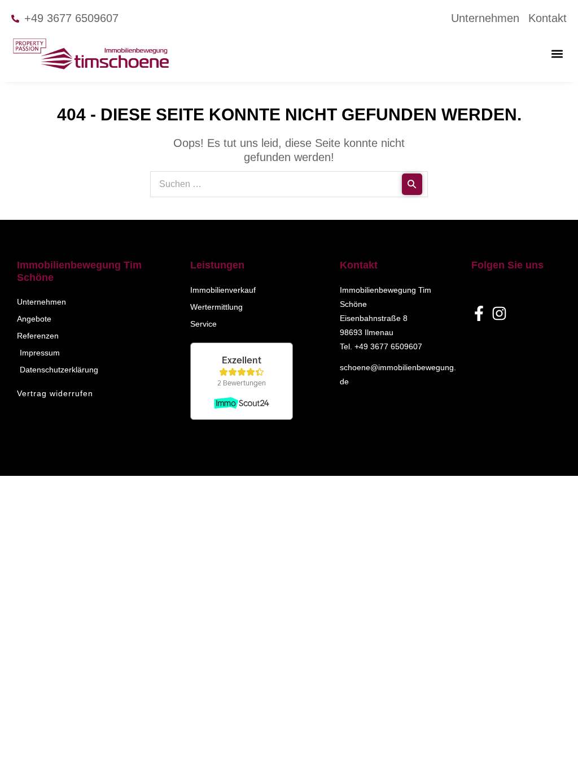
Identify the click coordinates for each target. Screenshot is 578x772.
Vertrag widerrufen (55, 393)
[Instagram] (499, 313)
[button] (557, 53)
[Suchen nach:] (289, 183)
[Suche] (412, 184)
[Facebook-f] (479, 313)
